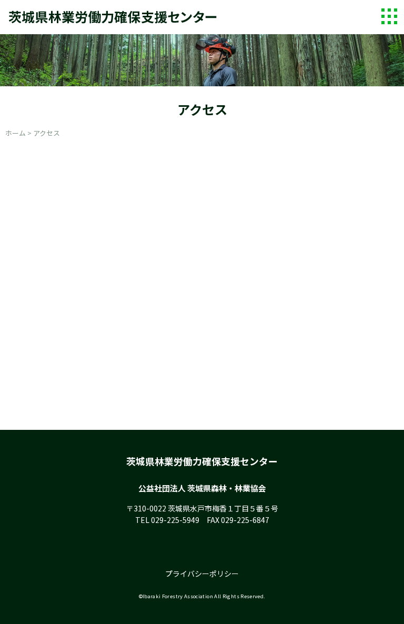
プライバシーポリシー (202, 573)
